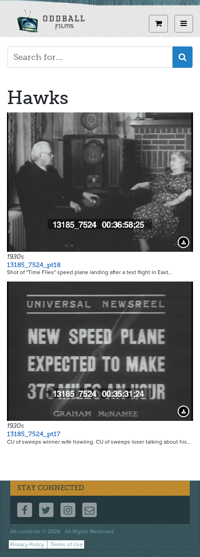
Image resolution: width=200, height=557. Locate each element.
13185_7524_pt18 (33, 265)
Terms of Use (66, 544)
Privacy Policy (27, 544)
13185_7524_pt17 (33, 434)
